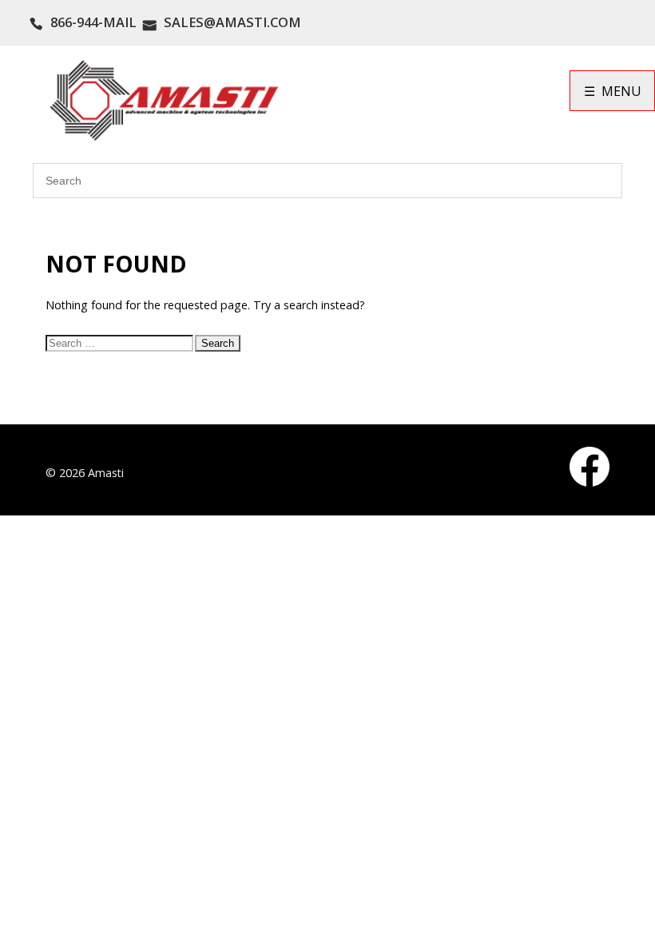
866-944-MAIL (93, 22)
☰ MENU (612, 91)
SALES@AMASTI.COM (232, 22)
